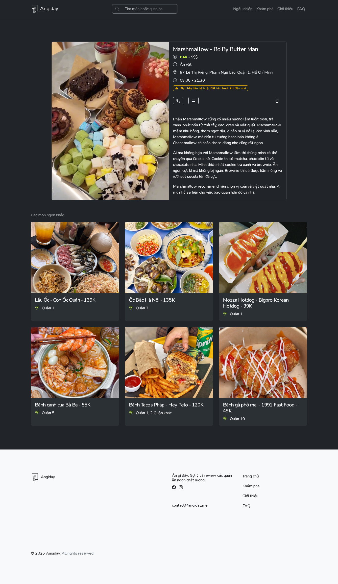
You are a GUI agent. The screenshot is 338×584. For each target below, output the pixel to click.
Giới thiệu (285, 9)
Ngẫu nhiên (242, 9)
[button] (178, 100)
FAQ (301, 9)
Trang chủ (250, 476)
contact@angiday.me (190, 505)
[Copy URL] (277, 100)
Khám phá (264, 9)
